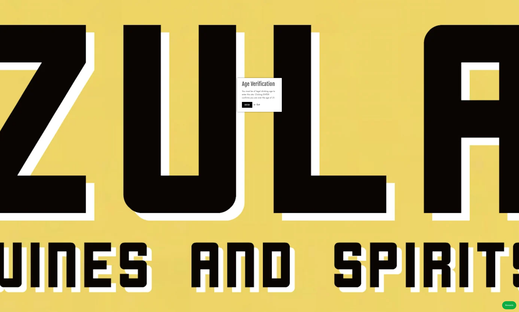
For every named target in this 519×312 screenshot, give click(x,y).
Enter (247, 105)
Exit (258, 104)
